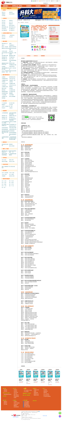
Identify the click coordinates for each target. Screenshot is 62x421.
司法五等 (3, 38)
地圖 (39, 411)
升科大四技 (4, 159)
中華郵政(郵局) (5, 78)
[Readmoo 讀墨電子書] (40, 47)
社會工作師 (11, 58)
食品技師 (11, 51)
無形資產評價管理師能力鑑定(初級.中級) (5, 132)
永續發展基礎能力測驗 (5, 138)
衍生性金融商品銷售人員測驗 (5, 122)
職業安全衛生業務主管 (12, 71)
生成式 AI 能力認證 (12, 69)
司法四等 (11, 36)
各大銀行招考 (11, 103)
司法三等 (3, 36)
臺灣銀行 (3, 104)
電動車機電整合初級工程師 (5, 69)
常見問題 (45, 389)
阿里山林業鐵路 (12, 96)
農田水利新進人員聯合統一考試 (47, 20)
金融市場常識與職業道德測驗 (12, 113)
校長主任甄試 (11, 145)
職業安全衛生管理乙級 (12, 49)
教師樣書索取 (16, 406)
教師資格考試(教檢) (5, 145)
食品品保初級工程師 (5, 53)
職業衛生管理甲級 (5, 48)
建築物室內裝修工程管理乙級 (5, 64)
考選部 (35, 391)
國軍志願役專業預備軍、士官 (12, 152)
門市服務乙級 (11, 57)
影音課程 (5, 391)
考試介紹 (15, 393)
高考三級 (3, 20)
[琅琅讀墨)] (37, 49)
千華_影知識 (26, 391)
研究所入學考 (11, 161)
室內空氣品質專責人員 (12, 61)
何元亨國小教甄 (27, 406)
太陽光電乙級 (11, 66)
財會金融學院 (11, 13)
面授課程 (28, 6)
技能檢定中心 (36, 393)
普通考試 (11, 20)
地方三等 (11, 22)
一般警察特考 (11, 35)
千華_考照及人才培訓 (28, 390)
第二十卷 (3, 187)
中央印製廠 (11, 94)
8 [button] (44, 18)
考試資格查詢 (16, 396)
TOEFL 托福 (11, 172)
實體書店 (5, 401)
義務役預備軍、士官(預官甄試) (5, 154)
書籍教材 (5, 389)
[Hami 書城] (40, 49)
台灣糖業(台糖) (12, 83)
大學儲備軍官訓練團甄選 (12, 154)
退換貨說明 (46, 391)
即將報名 (15, 389)
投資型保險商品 (5, 127)
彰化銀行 (3, 107)
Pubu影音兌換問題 (47, 396)
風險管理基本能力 (12, 126)
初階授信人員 (4, 117)
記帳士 (10, 43)
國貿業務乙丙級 (12, 55)
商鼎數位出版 (36, 389)
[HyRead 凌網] (32, 49)
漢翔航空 (11, 86)
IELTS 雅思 (11, 174)
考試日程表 (16, 392)
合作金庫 (11, 104)
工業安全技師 (4, 51)
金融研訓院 (36, 392)
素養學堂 (11, 12)
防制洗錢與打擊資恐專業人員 (5, 125)
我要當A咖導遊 (27, 405)
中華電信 (3, 81)
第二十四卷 (4, 184)
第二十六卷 (4, 182)
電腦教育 (3, 13)
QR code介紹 (46, 393)
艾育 (35, 33)
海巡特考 (3, 25)
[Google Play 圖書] (32, 47)
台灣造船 (11, 88)
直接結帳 (54, 38)
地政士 (3, 45)
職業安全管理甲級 (12, 46)
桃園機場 (11, 93)
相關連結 (56, 6)
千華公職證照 (26, 401)
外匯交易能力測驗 (12, 127)
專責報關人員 (4, 58)
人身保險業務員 (5, 112)
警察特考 (3, 35)
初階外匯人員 (4, 115)
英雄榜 (15, 397)
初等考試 (3, 22)
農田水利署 (4, 88)
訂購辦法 (15, 401)
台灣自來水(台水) (12, 85)
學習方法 (3, 12)
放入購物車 (54, 36)
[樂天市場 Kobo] (42, 47)
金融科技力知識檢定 (12, 122)
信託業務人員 (4, 118)
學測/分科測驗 (4, 161)
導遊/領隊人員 (4, 43)
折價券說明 (16, 404)
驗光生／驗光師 (5, 46)
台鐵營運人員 (4, 96)
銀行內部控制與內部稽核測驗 (12, 119)
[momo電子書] (45, 47)
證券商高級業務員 (12, 132)
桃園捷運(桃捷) (5, 91)
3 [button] (37, 18)
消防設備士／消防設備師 (12, 53)
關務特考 (11, 23)
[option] (39, 13)
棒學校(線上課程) (17, 6)
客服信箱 (45, 392)
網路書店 (5, 6)
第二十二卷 (4, 185)
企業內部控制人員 (12, 129)
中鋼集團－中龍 (12, 80)
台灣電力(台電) (5, 83)
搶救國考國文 (26, 404)
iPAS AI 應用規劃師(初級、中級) (5, 71)
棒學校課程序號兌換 (7, 394)
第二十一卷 (11, 185)
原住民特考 (4, 28)
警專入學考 (11, 159)
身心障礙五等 (11, 30)
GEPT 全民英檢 (5, 172)
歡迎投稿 (34, 400)
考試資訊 (38, 6)
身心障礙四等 (4, 30)
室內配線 (3, 66)
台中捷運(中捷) (12, 91)
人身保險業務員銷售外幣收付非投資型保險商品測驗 (12, 138)
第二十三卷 (11, 184)
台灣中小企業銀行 (5, 106)
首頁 (19, 22)
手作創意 (3, 15)
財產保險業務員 (5, 129)
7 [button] (42, 18)
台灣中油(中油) (12, 78)
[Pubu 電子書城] (45, 49)
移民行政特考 (11, 25)
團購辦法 (15, 405)
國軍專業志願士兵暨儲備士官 (5, 152)
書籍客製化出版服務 (27, 393)
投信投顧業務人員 (12, 124)
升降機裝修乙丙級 (12, 64)
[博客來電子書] (35, 47)
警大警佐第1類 (12, 166)
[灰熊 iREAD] (42, 49)
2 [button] (35, 18)
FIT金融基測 (4, 103)
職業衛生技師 (11, 63)
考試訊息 (15, 391)
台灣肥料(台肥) (5, 86)
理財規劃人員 (11, 117)
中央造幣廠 (4, 94)
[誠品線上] (37, 47)
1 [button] (34, 18)
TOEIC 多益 (4, 174)
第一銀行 (11, 106)
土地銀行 (11, 107)
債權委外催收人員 (12, 115)
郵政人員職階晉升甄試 (5, 167)
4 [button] (38, 18)
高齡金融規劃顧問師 (12, 135)
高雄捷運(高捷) (5, 93)
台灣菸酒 (11, 81)
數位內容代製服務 (26, 395)
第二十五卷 (11, 182)
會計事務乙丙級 (5, 55)
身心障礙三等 (11, 28)
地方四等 (3, 23)
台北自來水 (4, 85)
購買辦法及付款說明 (54, 42)
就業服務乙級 (4, 57)
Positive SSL (45, 415)
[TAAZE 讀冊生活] (35, 49)
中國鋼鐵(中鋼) (5, 80)
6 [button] (41, 18)
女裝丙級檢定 (4, 60)
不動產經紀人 (11, 45)
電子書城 (5, 404)
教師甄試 (11, 144)
